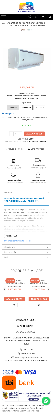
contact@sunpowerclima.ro (28, 357)
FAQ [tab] (6, 257)
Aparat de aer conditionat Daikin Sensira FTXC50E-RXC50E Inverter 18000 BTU (38, 281)
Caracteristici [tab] (9, 247)
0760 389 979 (28, 353)
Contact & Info (25, 320)
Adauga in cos (34, 133)
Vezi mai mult (11, 236)
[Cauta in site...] (50, 17)
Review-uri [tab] (10, 252)
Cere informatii (37, 148)
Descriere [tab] (8, 192)
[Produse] (3, 18)
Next (48, 61)
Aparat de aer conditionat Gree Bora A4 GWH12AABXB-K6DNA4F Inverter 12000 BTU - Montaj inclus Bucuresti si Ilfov (14, 281)
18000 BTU (26, 107)
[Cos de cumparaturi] (43, 17)
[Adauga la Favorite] (14, 305)
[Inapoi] (2, 24)
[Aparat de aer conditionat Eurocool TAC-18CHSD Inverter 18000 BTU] (26, 58)
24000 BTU (39, 107)
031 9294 (28, 349)
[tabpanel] (26, 58)
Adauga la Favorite (15, 148)
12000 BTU (13, 107)
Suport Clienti (25, 326)
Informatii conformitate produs (17, 240)
